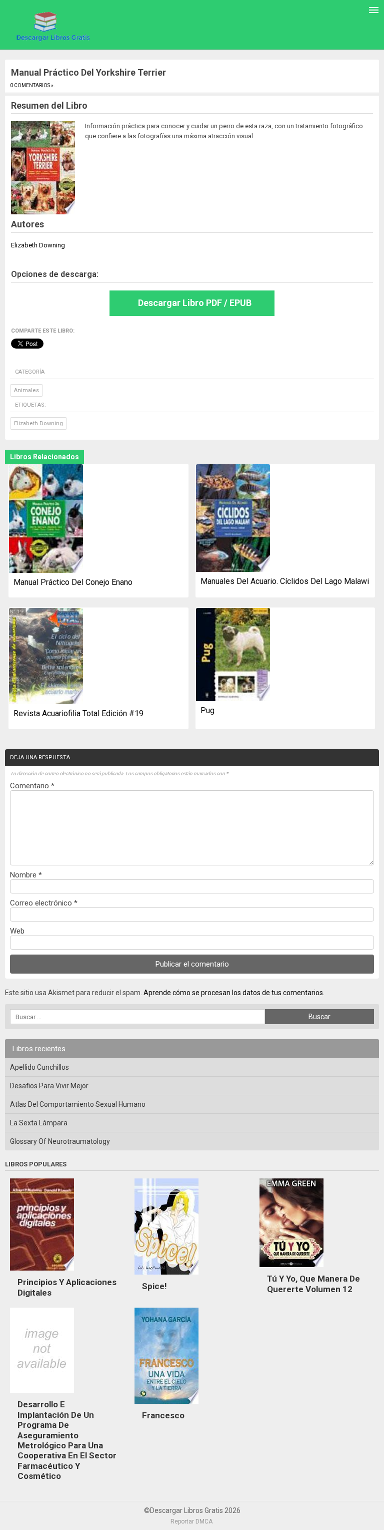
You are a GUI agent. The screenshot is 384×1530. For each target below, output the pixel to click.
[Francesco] (166, 1406)
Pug (207, 710)
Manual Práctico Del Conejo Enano (73, 582)
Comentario (32, 785)
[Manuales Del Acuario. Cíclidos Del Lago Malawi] (233, 519)
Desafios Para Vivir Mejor (49, 1086)
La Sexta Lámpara (39, 1123)
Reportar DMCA (191, 1521)
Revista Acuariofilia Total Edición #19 (79, 713)
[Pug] (233, 655)
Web (17, 931)
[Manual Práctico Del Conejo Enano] (46, 519)
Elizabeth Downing (38, 423)
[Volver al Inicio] (51, 26)
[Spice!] (166, 1277)
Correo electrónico (44, 902)
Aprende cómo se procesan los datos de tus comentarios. (234, 993)
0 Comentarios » (32, 85)
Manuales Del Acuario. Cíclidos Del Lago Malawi (284, 581)
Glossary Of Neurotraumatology (60, 1141)
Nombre (26, 874)
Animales (26, 390)
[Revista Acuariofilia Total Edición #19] (46, 656)
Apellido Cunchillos (39, 1067)
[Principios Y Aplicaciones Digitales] (42, 1273)
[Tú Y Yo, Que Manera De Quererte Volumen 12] (292, 1270)
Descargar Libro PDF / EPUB (195, 302)
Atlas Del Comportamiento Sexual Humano (78, 1104)
